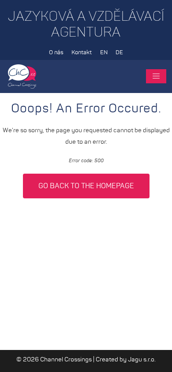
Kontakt (81, 53)
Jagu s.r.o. (142, 360)
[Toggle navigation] (156, 76)
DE (119, 53)
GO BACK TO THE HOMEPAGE (86, 186)
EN (104, 53)
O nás (56, 53)
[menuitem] (56, 53)
